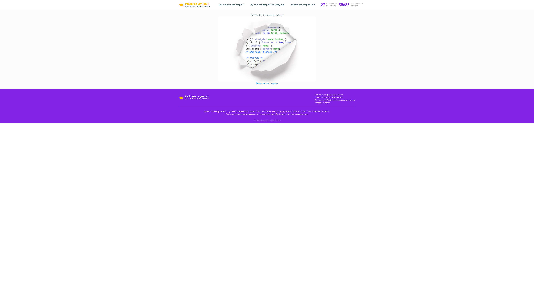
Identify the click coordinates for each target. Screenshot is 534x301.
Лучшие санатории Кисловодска (267, 5)
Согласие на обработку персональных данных (335, 100)
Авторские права (322, 103)
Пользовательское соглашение (328, 97)
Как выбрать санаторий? (231, 5)
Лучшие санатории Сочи (303, 5)
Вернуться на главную (267, 83)
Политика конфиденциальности (329, 95)
